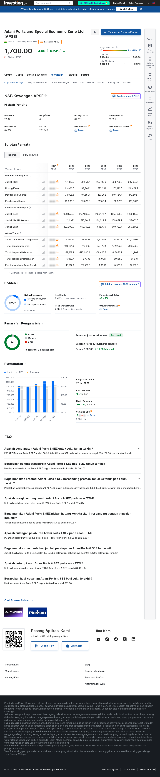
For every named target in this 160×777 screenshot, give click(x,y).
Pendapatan (113, 82)
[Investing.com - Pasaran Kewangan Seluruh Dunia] (16, 3)
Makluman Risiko (147, 769)
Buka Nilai (132, 50)
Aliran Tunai (78, 82)
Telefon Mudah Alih (95, 671)
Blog (87, 664)
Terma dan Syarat (110, 769)
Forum (85, 74)
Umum (8, 74)
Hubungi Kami (12, 677)
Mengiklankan (12, 671)
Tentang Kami (12, 664)
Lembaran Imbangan (60, 82)
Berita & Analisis (37, 74)
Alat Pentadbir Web (95, 683)
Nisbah (90, 82)
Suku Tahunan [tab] (30, 154)
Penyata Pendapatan (37, 82)
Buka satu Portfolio (94, 677)
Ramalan (127, 82)
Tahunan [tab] (12, 154)
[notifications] (148, 2)
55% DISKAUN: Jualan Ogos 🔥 (94, 3)
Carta (19, 74)
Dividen (101, 82)
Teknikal (72, 74)
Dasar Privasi (129, 769)
